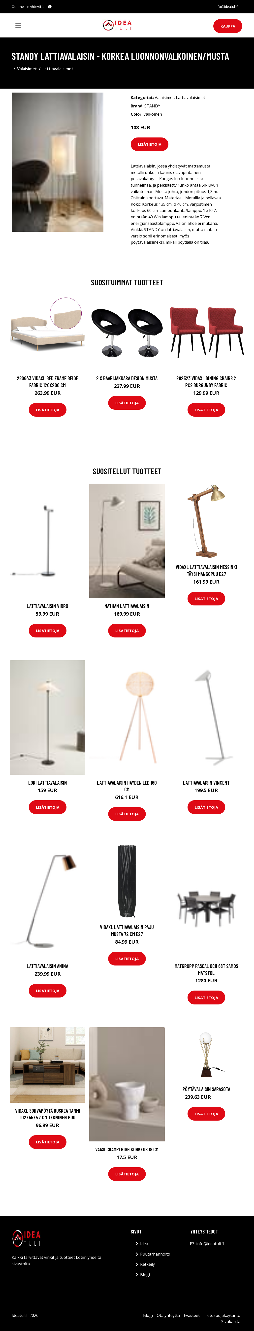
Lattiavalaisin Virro (47, 606)
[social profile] (50, 6)
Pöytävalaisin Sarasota (206, 1089)
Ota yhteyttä (168, 1315)
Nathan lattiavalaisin (126, 606)
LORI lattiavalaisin (47, 782)
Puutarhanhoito (155, 1254)
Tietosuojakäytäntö (222, 1315)
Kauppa (228, 26)
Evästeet (192, 1315)
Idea (144, 1243)
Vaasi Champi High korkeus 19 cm (127, 1149)
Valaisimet (27, 68)
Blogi (145, 1274)
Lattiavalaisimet (57, 68)
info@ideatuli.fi (226, 6)
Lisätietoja (149, 144)
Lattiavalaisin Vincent (206, 782)
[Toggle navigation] (18, 25)
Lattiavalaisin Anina (47, 966)
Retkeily (147, 1264)
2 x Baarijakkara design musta (127, 378)
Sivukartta (230, 1321)
